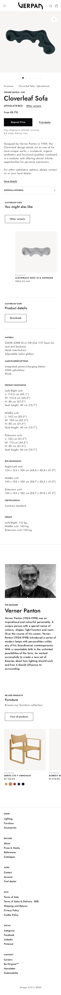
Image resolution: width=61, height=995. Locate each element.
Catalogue (9, 857)
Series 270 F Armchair (17, 775)
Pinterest (8, 944)
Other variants (33, 105)
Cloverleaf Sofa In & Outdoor (34, 277)
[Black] (23, 784)
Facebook (9, 935)
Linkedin (8, 939)
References (10, 852)
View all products (19, 716)
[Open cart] (56, 5)
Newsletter (9, 968)
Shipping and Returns (15, 906)
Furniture (9, 86)
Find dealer (45, 122)
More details (10, 181)
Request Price (18, 122)
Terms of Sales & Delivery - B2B (21, 901)
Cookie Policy (11, 915)
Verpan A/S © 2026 (30, 987)
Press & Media (12, 848)
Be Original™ (11, 964)
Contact (8, 872)
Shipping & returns (13, 190)
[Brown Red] (14, 784)
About (7, 843)
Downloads (15, 318)
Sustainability (11, 973)
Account (8, 877)
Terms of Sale (11, 897)
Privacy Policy (11, 910)
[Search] (50, 6)
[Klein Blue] (19, 784)
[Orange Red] (10, 784)
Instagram (9, 930)
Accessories (10, 827)
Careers (8, 959)
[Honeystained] (6, 784)
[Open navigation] (4, 5)
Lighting (8, 819)
